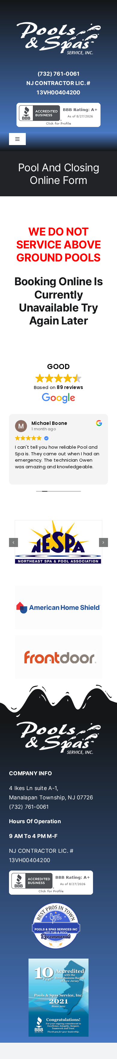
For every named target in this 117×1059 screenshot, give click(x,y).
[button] (13, 542)
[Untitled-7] (58, 902)
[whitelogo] (58, 22)
